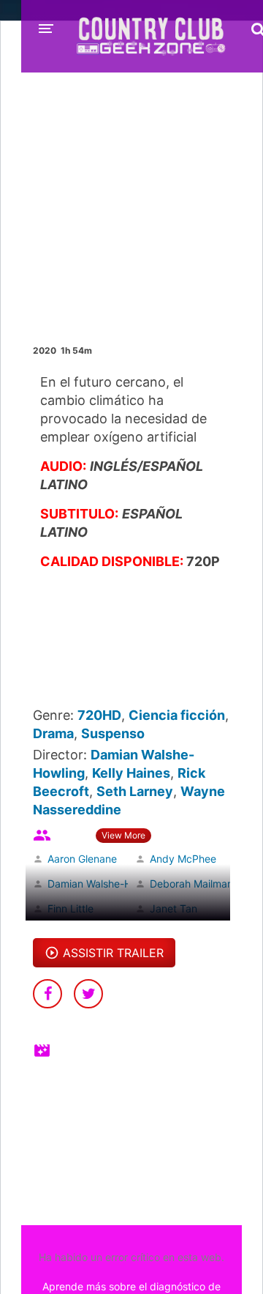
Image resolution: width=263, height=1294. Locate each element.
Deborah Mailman (191, 883)
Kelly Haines (131, 773)
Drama (53, 733)
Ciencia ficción (177, 715)
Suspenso (113, 733)
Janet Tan (173, 908)
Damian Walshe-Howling (104, 883)
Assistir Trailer (113, 952)
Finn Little (70, 908)
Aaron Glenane (82, 858)
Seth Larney (134, 791)
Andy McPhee (183, 858)
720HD (99, 715)
